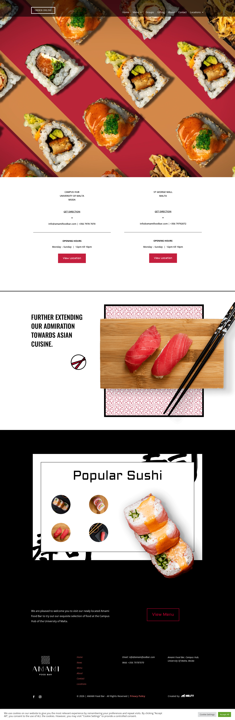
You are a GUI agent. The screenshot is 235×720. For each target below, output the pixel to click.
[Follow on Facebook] (33, 696)
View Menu (163, 614)
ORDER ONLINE (43, 10)
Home (125, 12)
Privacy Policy (137, 696)
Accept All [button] (224, 714)
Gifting (161, 12)
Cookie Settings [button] (207, 714)
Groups (150, 12)
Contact (182, 12)
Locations (195, 12)
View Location (72, 258)
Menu (79, 667)
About (171, 12)
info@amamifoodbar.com (62, 223)
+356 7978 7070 (87, 223)
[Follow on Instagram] (40, 696)
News (79, 662)
